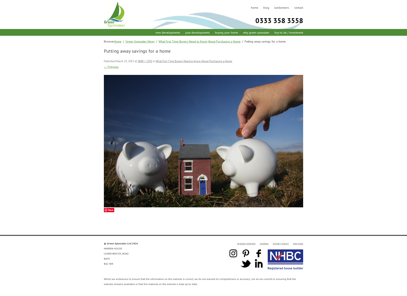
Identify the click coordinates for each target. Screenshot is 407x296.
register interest (246, 243)
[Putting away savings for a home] (203, 141)
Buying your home (226, 32)
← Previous (111, 67)
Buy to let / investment (289, 32)
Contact (298, 8)
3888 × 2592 (145, 61)
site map (298, 243)
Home (254, 8)
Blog (266, 8)
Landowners (281, 8)
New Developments (168, 32)
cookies (264, 243)
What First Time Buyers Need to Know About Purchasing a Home (194, 61)
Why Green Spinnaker (256, 32)
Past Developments (197, 32)
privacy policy (281, 243)
